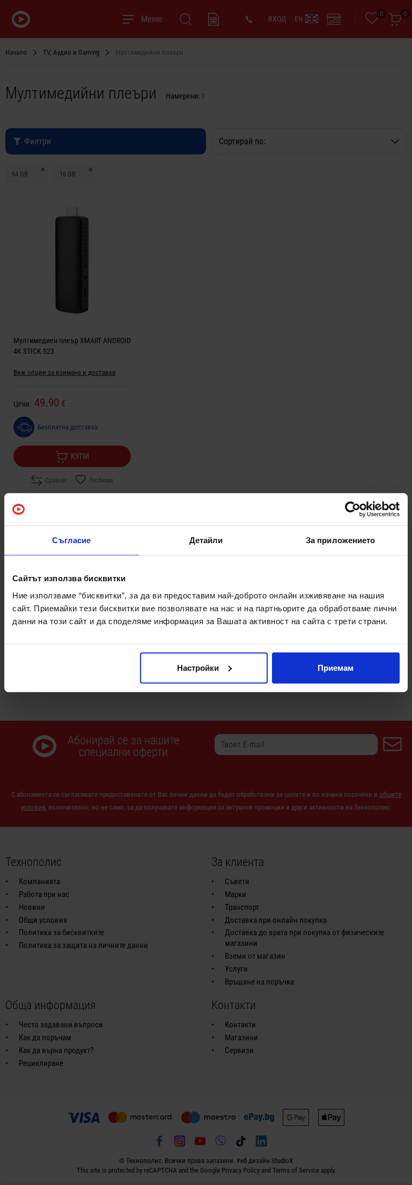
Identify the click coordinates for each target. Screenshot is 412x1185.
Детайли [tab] (206, 540)
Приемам (336, 667)
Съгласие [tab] (71, 540)
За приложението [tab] (341, 540)
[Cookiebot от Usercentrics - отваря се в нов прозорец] (353, 509)
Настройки (198, 667)
